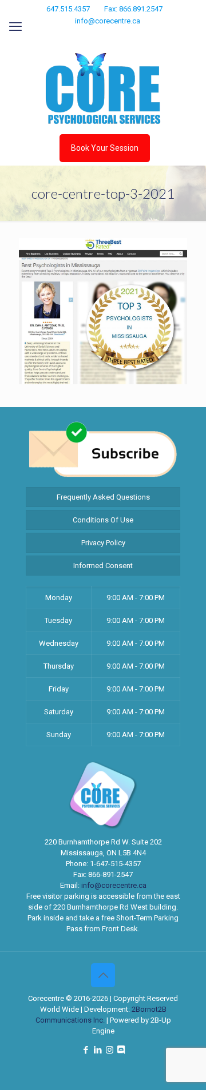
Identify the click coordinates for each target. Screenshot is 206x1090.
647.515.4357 (68, 9)
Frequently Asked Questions (103, 497)
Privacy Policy (103, 542)
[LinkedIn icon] (97, 36)
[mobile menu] (15, 27)
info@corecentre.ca (107, 21)
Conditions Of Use (103, 520)
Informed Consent (103, 565)
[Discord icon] (125, 36)
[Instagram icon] (111, 36)
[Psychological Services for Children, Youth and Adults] (103, 88)
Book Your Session (104, 147)
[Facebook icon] (82, 36)
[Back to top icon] (103, 975)
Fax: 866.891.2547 (133, 9)
